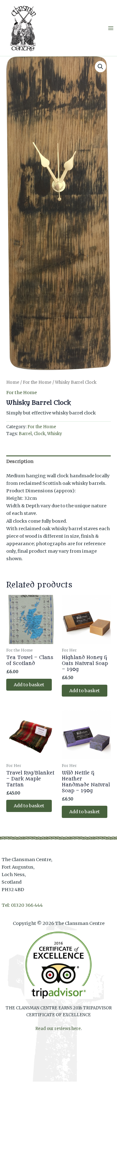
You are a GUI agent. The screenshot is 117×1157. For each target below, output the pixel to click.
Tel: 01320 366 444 (22, 905)
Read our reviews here (58, 1028)
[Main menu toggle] (111, 28)
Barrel (25, 433)
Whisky (54, 433)
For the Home (37, 382)
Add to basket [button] (29, 685)
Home (12, 382)
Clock (39, 433)
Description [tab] (19, 461)
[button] (100, 66)
